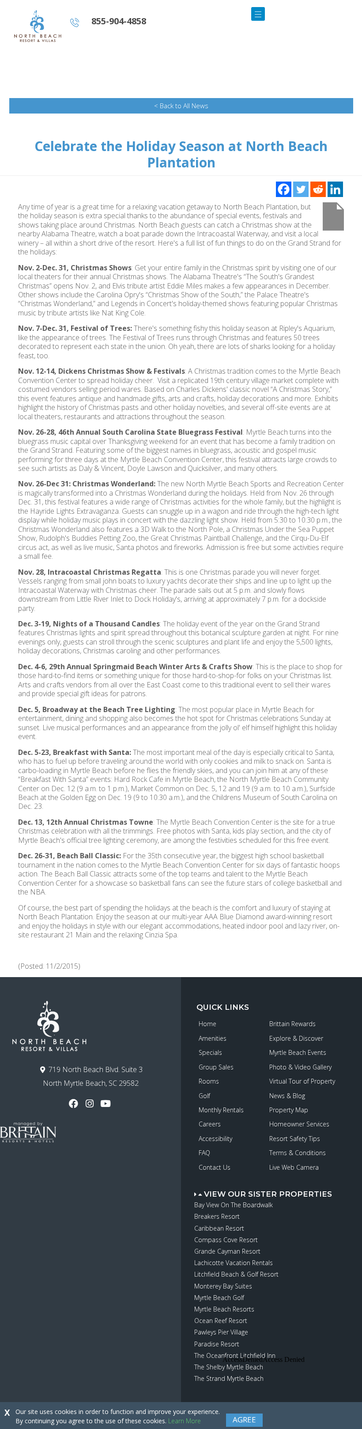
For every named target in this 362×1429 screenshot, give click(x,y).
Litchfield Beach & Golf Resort (236, 1274)
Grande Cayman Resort (227, 1251)
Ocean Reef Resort (220, 1320)
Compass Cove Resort (226, 1240)
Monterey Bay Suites (223, 1286)
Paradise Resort (216, 1344)
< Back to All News (181, 105)
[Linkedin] (335, 189)
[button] (278, 1190)
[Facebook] (283, 189)
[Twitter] (301, 189)
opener (258, 14)
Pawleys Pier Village (221, 1332)
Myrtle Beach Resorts (224, 1309)
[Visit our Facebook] (74, 1103)
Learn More (184, 1421)
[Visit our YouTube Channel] (106, 1103)
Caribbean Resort (219, 1228)
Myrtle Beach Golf (219, 1297)
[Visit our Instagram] (90, 1103)
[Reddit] (318, 189)
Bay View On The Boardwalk (233, 1205)
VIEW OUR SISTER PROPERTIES (268, 1194)
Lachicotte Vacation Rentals (233, 1262)
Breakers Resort (217, 1216)
